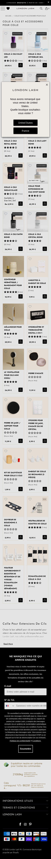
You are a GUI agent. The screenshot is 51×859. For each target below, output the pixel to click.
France (25, 130)
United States (25, 122)
